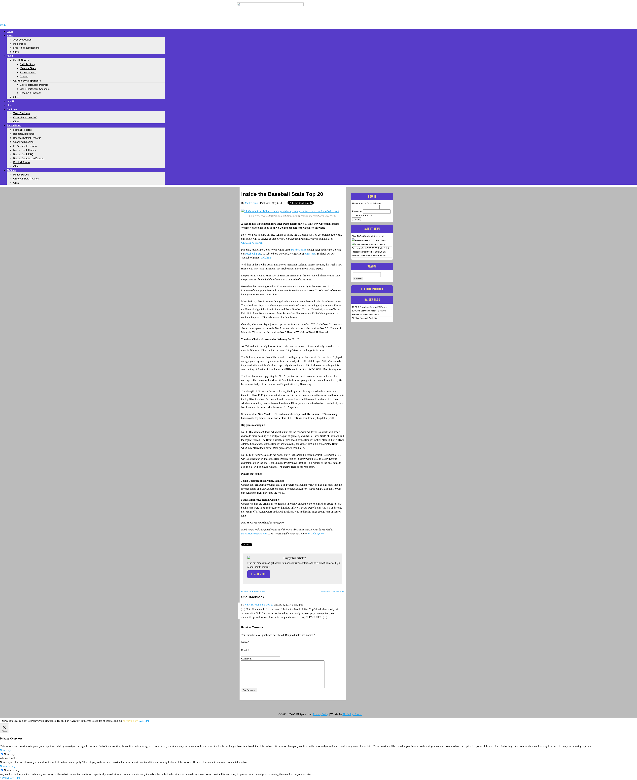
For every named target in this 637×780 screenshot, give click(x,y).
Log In (356, 219)
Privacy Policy (320, 714)
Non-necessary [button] (8, 766)
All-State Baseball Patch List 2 (365, 314)
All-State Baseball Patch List (364, 318)
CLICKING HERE (251, 242)
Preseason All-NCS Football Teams (371, 240)
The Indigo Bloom (352, 714)
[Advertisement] (366, 8)
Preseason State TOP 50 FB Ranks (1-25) (370, 248)
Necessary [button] (5, 750)
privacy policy (130, 720)
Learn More (258, 574)
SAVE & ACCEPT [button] (10, 778)
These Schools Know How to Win (370, 244)
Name (244, 642)
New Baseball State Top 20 (259, 604)
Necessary (9, 754)
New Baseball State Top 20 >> (332, 591)
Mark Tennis (251, 203)
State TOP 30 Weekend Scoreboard (368, 236)
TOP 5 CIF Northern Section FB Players (369, 307)
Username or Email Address (367, 203)
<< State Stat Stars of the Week (253, 591)
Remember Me (364, 215)
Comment (246, 658)
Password (357, 211)
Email (244, 650)
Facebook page (253, 253)
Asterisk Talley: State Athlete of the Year (369, 255)
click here (310, 253)
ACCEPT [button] (144, 720)
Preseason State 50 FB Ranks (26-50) (369, 252)
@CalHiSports (316, 533)
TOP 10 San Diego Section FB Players (369, 311)
